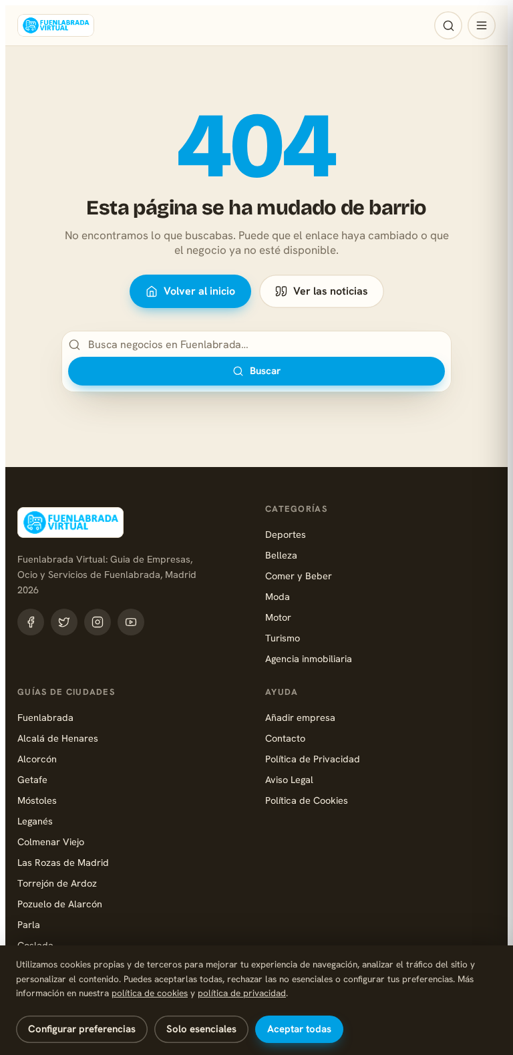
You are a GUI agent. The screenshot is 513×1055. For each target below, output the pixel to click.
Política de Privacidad (312, 758)
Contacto (285, 738)
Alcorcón (37, 758)
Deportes (285, 534)
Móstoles (37, 800)
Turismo (282, 637)
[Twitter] (64, 622)
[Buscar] (448, 25)
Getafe (32, 779)
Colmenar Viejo (50, 841)
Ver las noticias (330, 291)
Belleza (281, 555)
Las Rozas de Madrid (63, 862)
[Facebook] (30, 622)
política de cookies (150, 993)
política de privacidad (242, 993)
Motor (278, 617)
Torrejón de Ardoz (57, 883)
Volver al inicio (199, 291)
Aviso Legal (289, 779)
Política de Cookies (306, 800)
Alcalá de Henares (57, 738)
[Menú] (482, 25)
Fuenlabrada (45, 717)
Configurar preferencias (82, 1029)
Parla (28, 924)
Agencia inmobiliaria (308, 658)
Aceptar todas (299, 1029)
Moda (277, 596)
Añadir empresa (300, 717)
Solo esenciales (201, 1029)
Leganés (35, 820)
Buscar (265, 371)
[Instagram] (97, 622)
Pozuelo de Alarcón (59, 903)
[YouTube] (131, 622)
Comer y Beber (298, 575)
